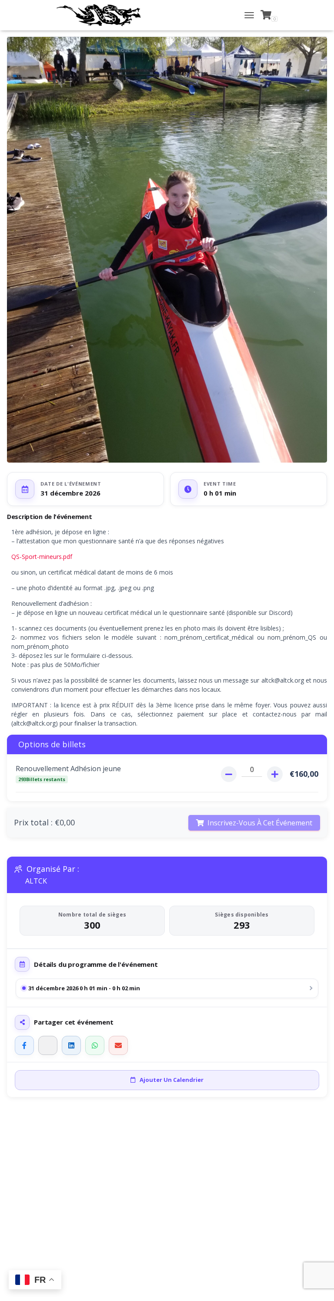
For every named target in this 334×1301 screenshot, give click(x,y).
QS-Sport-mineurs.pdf (41, 556)
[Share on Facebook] (24, 1045)
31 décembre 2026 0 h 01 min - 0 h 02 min (84, 988)
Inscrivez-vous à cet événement (259, 823)
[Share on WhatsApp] (94, 1045)
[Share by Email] (118, 1045)
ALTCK (36, 881)
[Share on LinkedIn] (71, 1045)
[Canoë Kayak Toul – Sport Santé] (102, 15)
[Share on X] (47, 1045)
